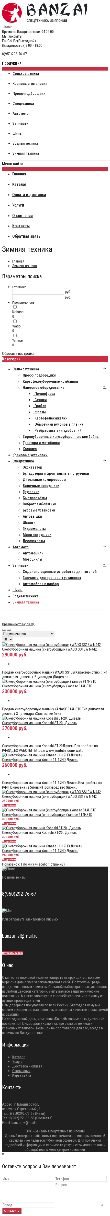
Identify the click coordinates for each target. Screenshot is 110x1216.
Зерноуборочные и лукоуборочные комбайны (61, 436)
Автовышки (32, 516)
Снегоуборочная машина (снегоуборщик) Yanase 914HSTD (47, 686)
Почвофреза (44, 393)
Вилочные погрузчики (41, 485)
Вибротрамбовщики (39, 504)
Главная (18, 261)
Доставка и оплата (27, 1066)
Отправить (11, 1210)
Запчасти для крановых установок (52, 577)
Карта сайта (21, 1075)
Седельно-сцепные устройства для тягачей (60, 571)
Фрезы (39, 412)
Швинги (29, 522)
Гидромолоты (34, 528)
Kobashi (18, 312)
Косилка (30, 449)
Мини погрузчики (37, 534)
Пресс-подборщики (39, 375)
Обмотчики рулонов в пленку (58, 424)
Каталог (18, 1057)
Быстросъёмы (35, 498)
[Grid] (4, 630)
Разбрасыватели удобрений (57, 430)
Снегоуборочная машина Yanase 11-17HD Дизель (40, 759)
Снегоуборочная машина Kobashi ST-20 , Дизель (39, 723)
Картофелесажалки (50, 418)
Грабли (39, 406)
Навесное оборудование (43, 387)
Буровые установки (39, 510)
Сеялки (40, 399)
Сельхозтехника (26, 369)
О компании (21, 1071)
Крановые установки (30, 455)
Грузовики (31, 492)
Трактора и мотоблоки (41, 442)
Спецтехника (23, 461)
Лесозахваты (34, 541)
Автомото (21, 547)
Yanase (17, 340)
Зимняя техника (24, 266)
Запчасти (20, 565)
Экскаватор (32, 467)
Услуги (17, 1061)
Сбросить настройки (18, 353)
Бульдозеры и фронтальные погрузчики (56, 473)
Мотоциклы (32, 559)
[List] (9, 630)
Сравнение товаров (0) (18, 624)
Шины (18, 590)
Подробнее (9, 805)
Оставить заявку (12, 953)
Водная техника (26, 596)
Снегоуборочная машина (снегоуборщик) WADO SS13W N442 (49, 649)
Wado (16, 326)
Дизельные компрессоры (44, 479)
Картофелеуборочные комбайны (50, 381)
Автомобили (33, 553)
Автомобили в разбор (41, 584)
